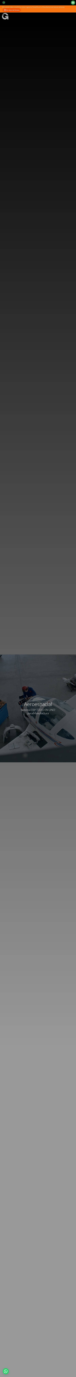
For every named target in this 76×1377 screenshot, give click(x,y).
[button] (6, 1371)
